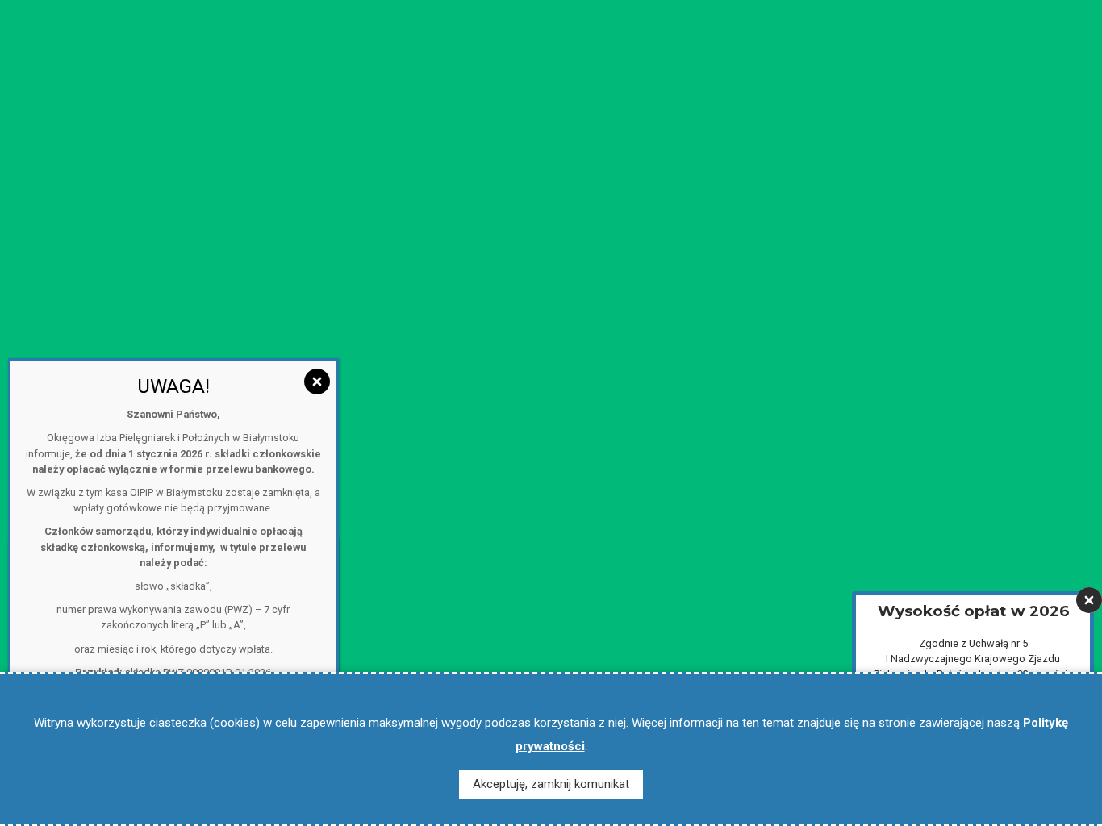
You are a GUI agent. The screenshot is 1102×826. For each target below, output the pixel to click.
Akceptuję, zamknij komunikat (551, 784)
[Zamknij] (1089, 600)
